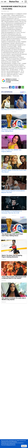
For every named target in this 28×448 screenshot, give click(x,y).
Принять (24, 446)
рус (5, 1)
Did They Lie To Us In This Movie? (11, 109)
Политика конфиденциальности (8, 445)
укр (2, 1)
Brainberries (14, 111)
